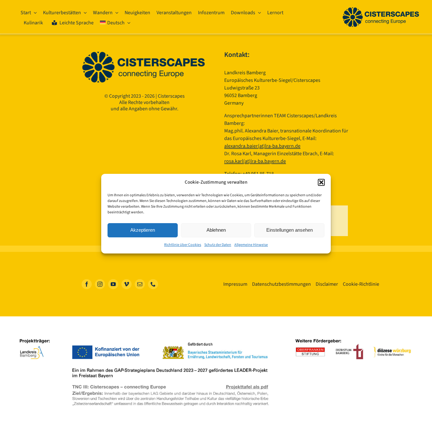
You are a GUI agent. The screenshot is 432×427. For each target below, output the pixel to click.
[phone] (153, 284)
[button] (321, 182)
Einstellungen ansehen (289, 230)
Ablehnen (216, 230)
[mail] (140, 284)
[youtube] (113, 284)
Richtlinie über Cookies (182, 244)
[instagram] (100, 284)
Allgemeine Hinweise (251, 244)
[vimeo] (126, 284)
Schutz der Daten (217, 244)
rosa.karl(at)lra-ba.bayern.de (255, 161)
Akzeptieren (142, 230)
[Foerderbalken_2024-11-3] (216, 334)
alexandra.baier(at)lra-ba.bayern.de (262, 146)
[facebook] (87, 284)
